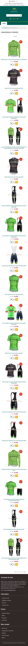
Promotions (4, 618)
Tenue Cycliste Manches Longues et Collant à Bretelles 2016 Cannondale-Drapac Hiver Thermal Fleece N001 (14, 147)
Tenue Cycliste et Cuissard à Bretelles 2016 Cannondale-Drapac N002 (14, 117)
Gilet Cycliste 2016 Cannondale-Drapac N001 (14, 294)
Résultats (4, 633)
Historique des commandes (7, 630)
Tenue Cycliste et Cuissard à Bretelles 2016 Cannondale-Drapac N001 (14, 236)
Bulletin (3, 637)
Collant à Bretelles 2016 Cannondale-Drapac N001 (14, 529)
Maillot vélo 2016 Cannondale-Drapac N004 (14, 88)
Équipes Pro (6, 27)
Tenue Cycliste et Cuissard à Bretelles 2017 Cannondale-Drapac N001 (14, 323)
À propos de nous (5, 598)
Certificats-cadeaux (6, 613)
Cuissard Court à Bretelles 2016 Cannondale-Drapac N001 (14, 411)
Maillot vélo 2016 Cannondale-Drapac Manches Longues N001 (14, 59)
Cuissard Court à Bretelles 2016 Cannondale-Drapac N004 (14, 440)
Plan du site (4, 620)
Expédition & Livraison (6, 600)
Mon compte (4, 628)
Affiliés (3, 615)
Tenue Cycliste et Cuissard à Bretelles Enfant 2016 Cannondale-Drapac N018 (14, 500)
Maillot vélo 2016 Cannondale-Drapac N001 (14, 353)
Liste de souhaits (5, 635)
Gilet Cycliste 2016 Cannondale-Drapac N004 (14, 177)
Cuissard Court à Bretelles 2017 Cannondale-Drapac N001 (14, 265)
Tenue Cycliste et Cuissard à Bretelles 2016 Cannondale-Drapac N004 (14, 382)
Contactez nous (5, 605)
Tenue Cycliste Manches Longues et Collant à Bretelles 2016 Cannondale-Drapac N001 (14, 558)
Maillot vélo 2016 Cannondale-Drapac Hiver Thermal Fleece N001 (14, 470)
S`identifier (12, 1)
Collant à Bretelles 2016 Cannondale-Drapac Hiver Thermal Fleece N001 (14, 206)
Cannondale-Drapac (13, 27)
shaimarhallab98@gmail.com (10, 590)
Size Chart (4, 602)
